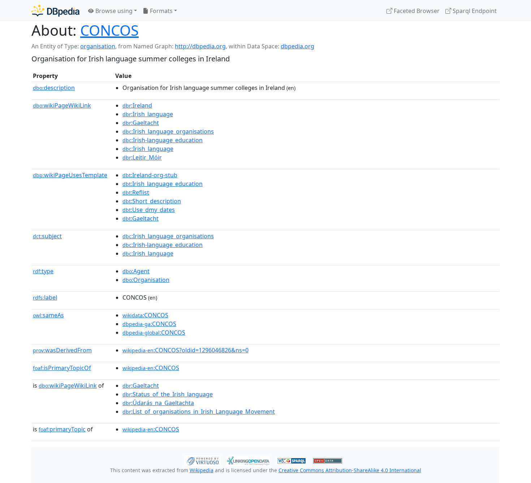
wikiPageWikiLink (62, 105)
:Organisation (145, 280)
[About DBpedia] (55, 10)
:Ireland (137, 105)
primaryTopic (62, 429)
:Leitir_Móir (142, 157)
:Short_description (151, 201)
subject (47, 236)
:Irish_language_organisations (168, 131)
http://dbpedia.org (200, 46)
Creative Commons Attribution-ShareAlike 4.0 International (350, 470)
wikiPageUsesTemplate (70, 175)
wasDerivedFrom (62, 350)
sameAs (48, 315)
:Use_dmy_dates (148, 210)
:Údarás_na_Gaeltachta (158, 403)
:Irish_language (147, 114)
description (54, 88)
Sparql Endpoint (474, 11)
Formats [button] (160, 11)
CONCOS (109, 30)
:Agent (136, 271)
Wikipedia (201, 470)
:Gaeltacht (140, 123)
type (43, 271)
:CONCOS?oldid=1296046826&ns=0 (185, 350)
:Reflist (135, 192)
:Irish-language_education (162, 140)
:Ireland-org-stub (149, 175)
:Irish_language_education (162, 184)
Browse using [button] (113, 11)
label (45, 297)
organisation (97, 46)
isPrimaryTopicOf (62, 368)
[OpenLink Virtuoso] (203, 460)
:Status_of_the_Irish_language (167, 394)
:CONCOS (145, 315)
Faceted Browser (416, 11)
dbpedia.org (297, 46)
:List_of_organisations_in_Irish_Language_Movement (198, 411)
